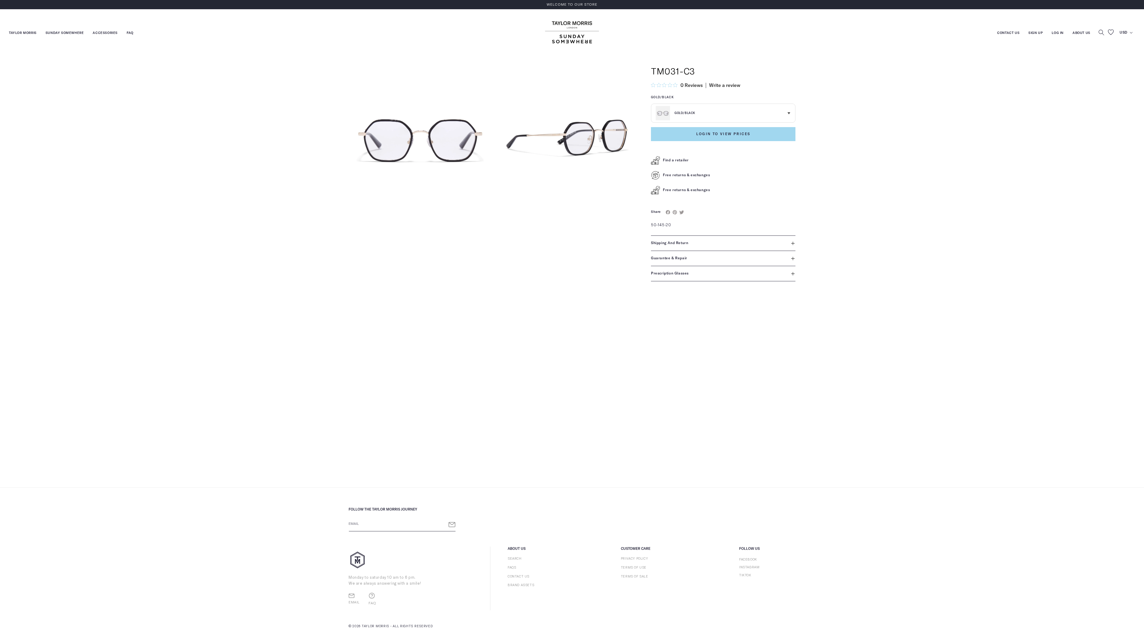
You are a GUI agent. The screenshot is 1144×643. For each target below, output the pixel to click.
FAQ (130, 33)
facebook (748, 559)
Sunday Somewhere (65, 33)
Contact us (1008, 33)
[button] (1101, 32)
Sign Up (1035, 33)
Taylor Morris (23, 33)
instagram (749, 567)
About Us (1081, 33)
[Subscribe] (452, 525)
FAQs (512, 567)
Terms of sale (634, 576)
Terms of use (633, 567)
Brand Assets (521, 585)
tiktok (745, 575)
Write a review (724, 85)
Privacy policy (634, 558)
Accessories (105, 33)
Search (515, 558)
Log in (1058, 33)
